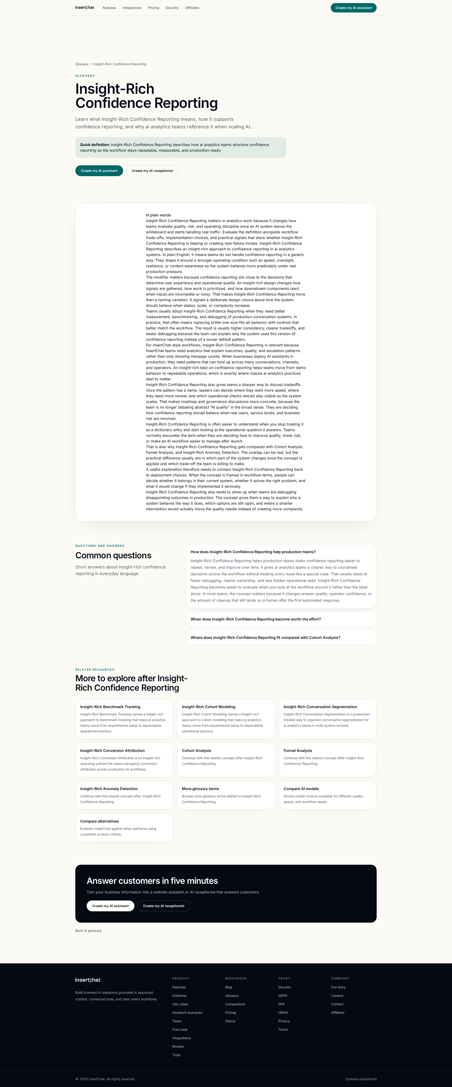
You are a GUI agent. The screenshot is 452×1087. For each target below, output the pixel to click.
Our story (338, 987)
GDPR (282, 996)
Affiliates (192, 8)
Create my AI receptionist (152, 171)
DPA (281, 1004)
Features (109, 8)
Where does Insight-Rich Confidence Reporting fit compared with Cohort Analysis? (265, 637)
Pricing (153, 8)
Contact (337, 1004)
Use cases (180, 1004)
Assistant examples (187, 1012)
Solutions (179, 996)
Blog (228, 987)
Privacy (284, 1021)
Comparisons (235, 1004)
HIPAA (283, 1012)
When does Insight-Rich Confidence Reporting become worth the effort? (256, 619)
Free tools (179, 1029)
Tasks (176, 1021)
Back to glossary (88, 931)
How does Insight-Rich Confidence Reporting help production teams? (253, 551)
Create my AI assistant (353, 8)
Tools (176, 1055)
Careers (337, 996)
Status (230, 1021)
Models (178, 1046)
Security (172, 8)
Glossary (82, 64)
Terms (283, 1029)
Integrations (132, 8)
